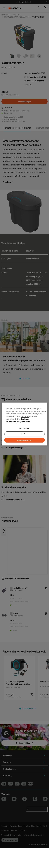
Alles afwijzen (24, 434)
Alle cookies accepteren (24, 440)
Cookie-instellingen (24, 428)
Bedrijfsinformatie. (23, 421)
